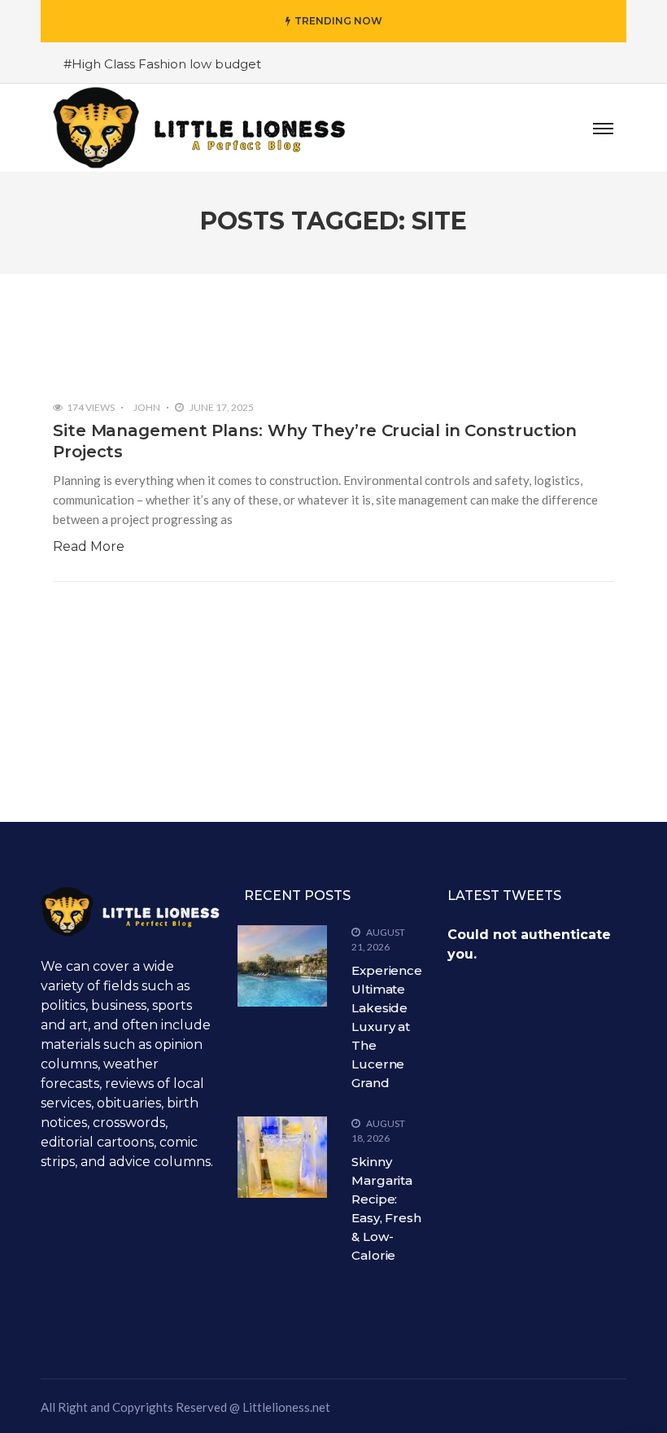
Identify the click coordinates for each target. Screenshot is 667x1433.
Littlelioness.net (286, 1407)
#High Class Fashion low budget (162, 64)
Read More (88, 546)
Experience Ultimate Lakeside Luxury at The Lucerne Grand (386, 1026)
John (146, 407)
